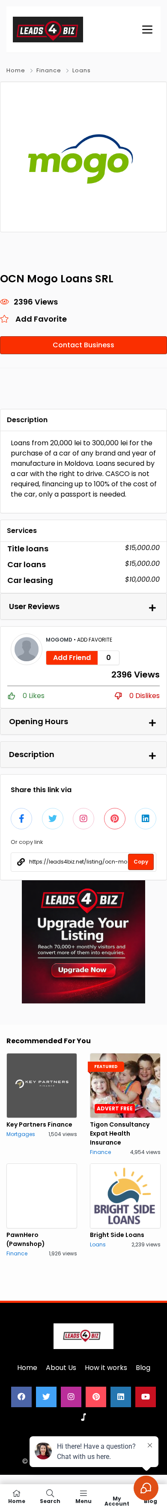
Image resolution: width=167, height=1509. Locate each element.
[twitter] (46, 1397)
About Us (61, 1368)
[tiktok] (83, 1417)
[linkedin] (120, 1397)
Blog (143, 1368)
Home (15, 70)
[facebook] (21, 1397)
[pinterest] (96, 1397)
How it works (106, 1368)
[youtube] (145, 1397)
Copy (141, 861)
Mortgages (20, 1134)
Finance (48, 70)
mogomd (60, 639)
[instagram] (71, 1397)
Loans (81, 70)
